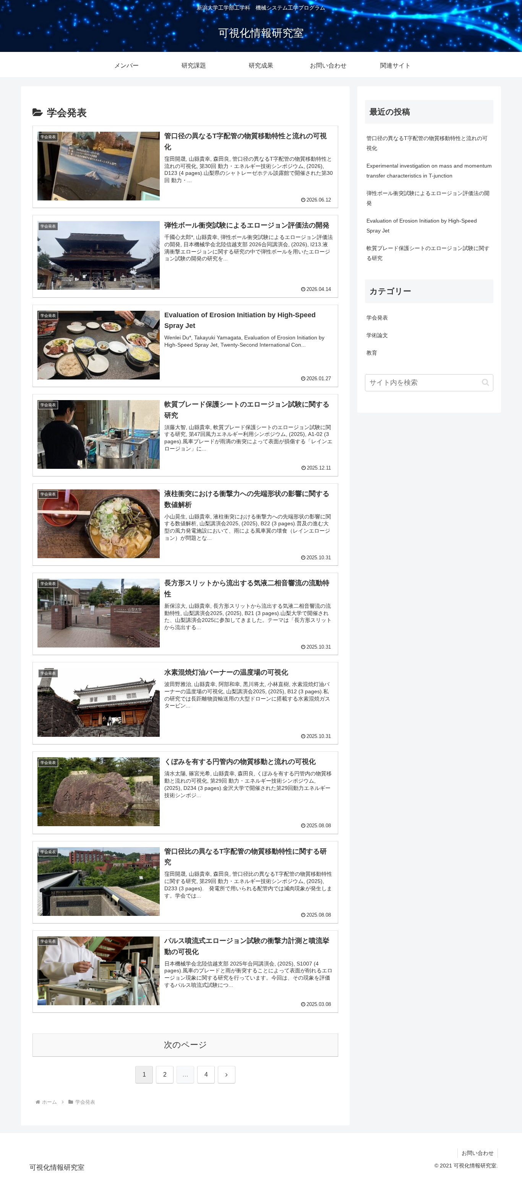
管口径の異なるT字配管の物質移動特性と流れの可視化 (427, 143)
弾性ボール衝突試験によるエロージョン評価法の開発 (428, 198)
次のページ (185, 1044)
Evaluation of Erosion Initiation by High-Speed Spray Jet (421, 226)
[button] (485, 382)
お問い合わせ (478, 1153)
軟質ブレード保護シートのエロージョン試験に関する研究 (428, 253)
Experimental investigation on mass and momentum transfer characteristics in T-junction (429, 171)
